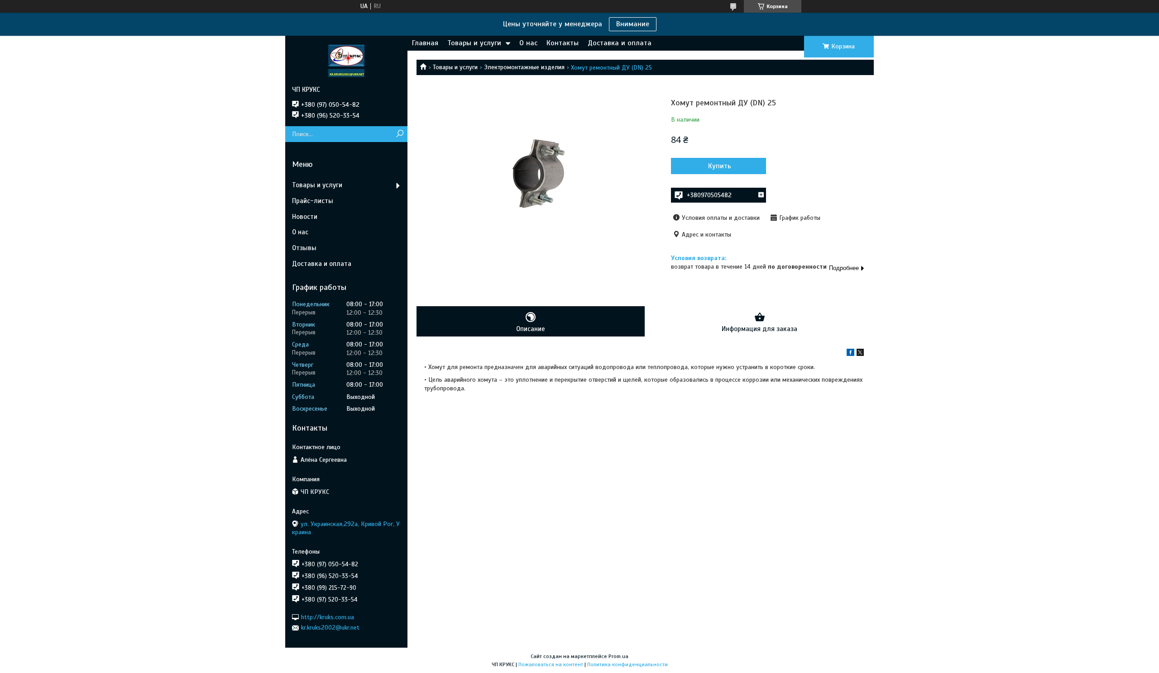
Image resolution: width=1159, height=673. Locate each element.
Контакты (562, 42)
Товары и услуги (474, 42)
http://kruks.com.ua (327, 617)
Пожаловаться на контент (550, 664)
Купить (719, 166)
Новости (304, 217)
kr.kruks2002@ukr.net (330, 627)
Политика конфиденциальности (627, 664)
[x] (860, 354)
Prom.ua (618, 656)
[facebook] (850, 354)
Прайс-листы (312, 201)
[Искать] (399, 134)
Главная (425, 42)
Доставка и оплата (619, 42)
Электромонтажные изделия (524, 67)
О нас (528, 42)
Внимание (632, 23)
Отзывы (304, 248)
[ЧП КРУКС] (346, 61)
